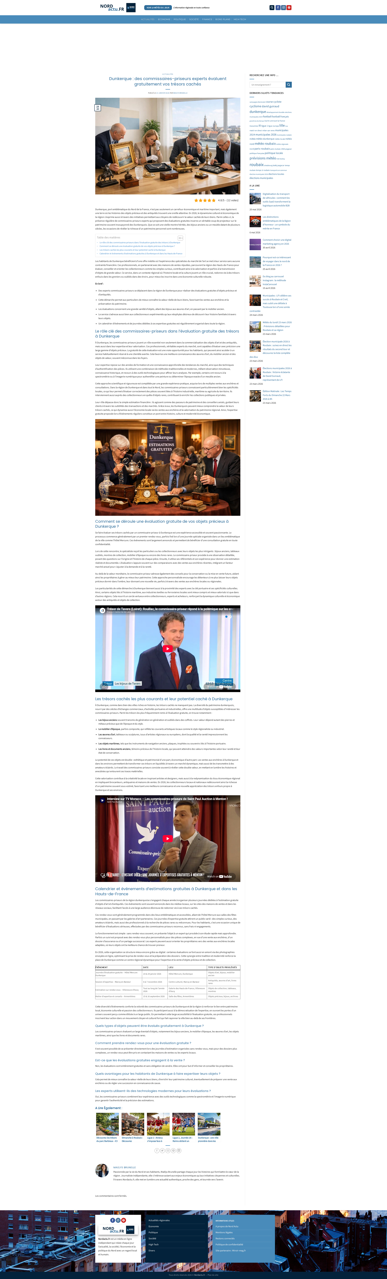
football (267, 116)
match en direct (256, 130)
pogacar (288, 149)
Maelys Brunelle (180, 93)
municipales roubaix (284, 135)
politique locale (274, 153)
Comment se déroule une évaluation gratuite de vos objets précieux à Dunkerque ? (137, 246)
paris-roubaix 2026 (277, 149)
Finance (207, 19)
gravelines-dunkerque (257, 121)
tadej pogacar (279, 165)
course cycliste (273, 102)
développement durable (276, 112)
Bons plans (222, 19)
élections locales (276, 174)
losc (286, 126)
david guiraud (270, 106)
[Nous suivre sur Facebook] (278, 7)
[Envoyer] (289, 85)
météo (253, 138)
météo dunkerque (265, 138)
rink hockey (280, 159)
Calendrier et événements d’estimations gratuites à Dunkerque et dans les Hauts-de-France (141, 253)
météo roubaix (265, 143)
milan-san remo (268, 130)
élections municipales (261, 178)
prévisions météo (263, 158)
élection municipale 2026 (259, 174)
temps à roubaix (263, 170)
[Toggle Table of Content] (179, 238)
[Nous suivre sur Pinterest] (288, 7)
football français (280, 116)
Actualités (148, 19)
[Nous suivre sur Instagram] (283, 7)
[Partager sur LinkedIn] (178, 1150)
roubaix (257, 164)
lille (282, 125)
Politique (180, 19)
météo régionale (282, 144)
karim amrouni (271, 120)
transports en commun (278, 170)
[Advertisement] (193, 46)
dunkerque (258, 111)
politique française (257, 153)
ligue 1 (264, 126)
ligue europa (273, 125)
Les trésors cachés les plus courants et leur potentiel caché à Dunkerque (133, 250)
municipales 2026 (265, 135)
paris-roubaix (262, 149)
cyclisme (255, 106)
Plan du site (213, 1275)
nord (252, 148)
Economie (164, 19)
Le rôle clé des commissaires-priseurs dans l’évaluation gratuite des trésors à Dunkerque (140, 242)
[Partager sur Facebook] (156, 1150)
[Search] (272, 7)
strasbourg (268, 165)
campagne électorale (257, 102)
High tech (240, 19)
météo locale (280, 139)
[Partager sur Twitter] (162, 1150)
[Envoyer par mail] (167, 1150)
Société (194, 19)
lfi (260, 126)
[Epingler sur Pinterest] (173, 1150)
